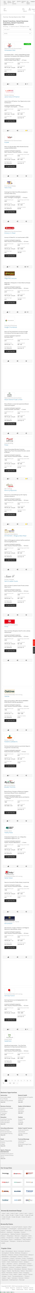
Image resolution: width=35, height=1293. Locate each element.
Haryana (9, 1230)
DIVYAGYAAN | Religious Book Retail (15, 536)
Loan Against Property (28, 2)
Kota (24, 1265)
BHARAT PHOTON (9, 787)
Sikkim (29, 1237)
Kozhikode (5, 1267)
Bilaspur (31, 1255)
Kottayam (29, 1265)
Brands (31, 1287)
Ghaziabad (12, 1260)
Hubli (8, 1262)
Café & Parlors (22, 1141)
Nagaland (24, 1236)
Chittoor (25, 1256)
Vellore (26, 1278)
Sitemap (31, 1289)
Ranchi (25, 1274)
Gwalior (4, 1262)
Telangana (12, 1241)
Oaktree (6, 696)
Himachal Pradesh (18, 1230)
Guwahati (30, 1260)
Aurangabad (5, 1253)
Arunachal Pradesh (16, 1227)
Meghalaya (10, 1236)
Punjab (17, 1237)
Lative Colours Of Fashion (12, 97)
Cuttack (12, 1258)
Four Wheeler (4, 1099)
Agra (3, 1251)
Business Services (6, 1106)
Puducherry (5, 1274)
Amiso (6, 626)
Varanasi (20, 1278)
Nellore (23, 1271)
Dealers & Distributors (24, 1106)
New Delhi (29, 1271)
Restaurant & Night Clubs (24, 1144)
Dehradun (18, 1258)
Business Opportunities (15, 17)
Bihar (30, 1227)
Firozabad (4, 1260)
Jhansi (29, 1263)
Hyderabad (14, 1262)
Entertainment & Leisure (7, 1153)
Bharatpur (4, 1255)
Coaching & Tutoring (6, 1119)
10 (3, 1083)
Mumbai (24, 1269)
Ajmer (15, 1251)
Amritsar (27, 1251)
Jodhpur (4, 1265)
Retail (2, 1139)
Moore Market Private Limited (13, 399)
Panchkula (9, 1272)
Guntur (18, 1260)
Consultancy (4, 1111)
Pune (10, 1274)
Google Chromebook (10, 327)
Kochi (14, 1265)
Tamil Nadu (4, 1239)
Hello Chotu (8, 188)
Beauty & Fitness (5, 1130)
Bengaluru (24, 1253)
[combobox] (17, 29)
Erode (24, 1258)
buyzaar (6, 142)
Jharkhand (9, 1232)
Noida (3, 1272)
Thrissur (26, 1276)
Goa (29, 1228)
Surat (9, 1276)
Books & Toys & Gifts (6, 1141)
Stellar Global (8, 878)
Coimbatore (5, 1258)
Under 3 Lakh (23, 1213)
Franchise (5, 17)
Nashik (9, 1271)
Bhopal (16, 1255)
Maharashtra (24, 1234)
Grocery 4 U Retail (9, 233)
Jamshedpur (22, 1263)
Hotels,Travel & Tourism (25, 1128)
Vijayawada (5, 1280)
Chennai (20, 1256)
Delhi (29, 1236)
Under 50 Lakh (26, 1217)
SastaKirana (7, 1041)
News (13, 1289)
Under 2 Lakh (14, 1213)
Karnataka (17, 1232)
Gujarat (3, 1230)
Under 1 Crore (6, 1219)
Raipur (15, 1274)
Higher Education (5, 1120)
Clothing (20, 1120)
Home (7, 1287)
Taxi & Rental (21, 1131)
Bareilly (12, 1253)
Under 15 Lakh (19, 1215)
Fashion (20, 1117)
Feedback (25, 1287)
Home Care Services (6, 1131)
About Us (12, 1287)
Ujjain (8, 1278)
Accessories (21, 1119)
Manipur (3, 1236)
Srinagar (4, 1276)
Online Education (5, 1122)
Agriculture (21, 1111)
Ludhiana (17, 1267)
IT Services (4, 1113)
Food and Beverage (23, 1139)
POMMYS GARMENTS (11, 742)
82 (10, 1083)
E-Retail (3, 1144)
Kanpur (10, 1265)
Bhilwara (10, 1255)
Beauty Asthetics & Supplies (25, 1097)
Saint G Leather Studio (11, 581)
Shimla (30, 1274)
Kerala (23, 1232)
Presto (6, 445)
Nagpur (4, 1271)
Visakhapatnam (13, 1280)
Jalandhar (9, 1263)
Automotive (4, 1095)
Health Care (21, 1099)
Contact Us (19, 1287)
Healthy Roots (8, 832)
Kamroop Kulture (9, 996)
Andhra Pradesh (5, 1227)
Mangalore (5, 1269)
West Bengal (4, 1241)
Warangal (21, 1280)
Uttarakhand (17, 1239)
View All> (20, 1124)
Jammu (15, 1263)
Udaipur (4, 1278)
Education (21, 1110)
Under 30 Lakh (16, 1217)
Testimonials (19, 1289)
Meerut (11, 1269)
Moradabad (17, 1269)
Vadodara (14, 1278)
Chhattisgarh (12, 1228)
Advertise (19, 1)
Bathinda (17, 1253)
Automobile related (6, 1097)
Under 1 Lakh (5, 1213)
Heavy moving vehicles (7, 1100)
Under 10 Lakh (10, 1215)
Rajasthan (23, 1237)
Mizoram (17, 1236)
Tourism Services (23, 1133)
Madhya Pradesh (15, 1234)
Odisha (3, 1237)
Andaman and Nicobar (23, 1241)
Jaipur (3, 1263)
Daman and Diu (22, 1228)
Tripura (10, 1239)
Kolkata (19, 1265)
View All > (3, 1102)
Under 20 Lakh (29, 1215)
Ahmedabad (9, 1251)
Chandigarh (4, 1228)
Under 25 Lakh (6, 1217)
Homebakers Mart (9, 50)
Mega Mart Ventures (10, 278)
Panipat (15, 1272)
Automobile (21, 1108)
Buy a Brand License (5, 2)
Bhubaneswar (23, 1255)
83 (14, 1083)
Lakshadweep (5, 1234)
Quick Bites (21, 1142)
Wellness (20, 1100)
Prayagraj (26, 1272)
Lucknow (11, 1267)
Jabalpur (26, 1262)
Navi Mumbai (15, 1271)
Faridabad (30, 1258)
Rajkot (20, 1274)
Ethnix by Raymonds (10, 490)
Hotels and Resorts (23, 1130)
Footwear (20, 1122)
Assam (25, 1227)
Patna (20, 1272)
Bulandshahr (5, 1256)
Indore (20, 1262)
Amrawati (21, 1251)
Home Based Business (7, 1128)
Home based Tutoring (6, 1133)
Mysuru (30, 1269)
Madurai (24, 1267)
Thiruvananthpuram (17, 1276)
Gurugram (24, 1260)
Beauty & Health (22, 1095)
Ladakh (3, 1243)
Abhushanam (8, 923)
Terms (26, 1289)
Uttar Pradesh (26, 1239)
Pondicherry (10, 1237)
